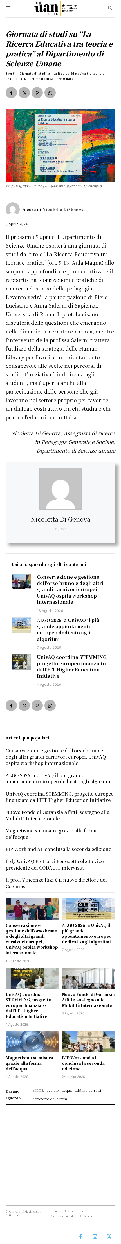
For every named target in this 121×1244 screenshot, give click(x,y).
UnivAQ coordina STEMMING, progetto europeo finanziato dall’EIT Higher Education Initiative (72, 666)
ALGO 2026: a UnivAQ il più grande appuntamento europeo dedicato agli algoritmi (68, 629)
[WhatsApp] (50, 92)
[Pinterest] (37, 92)
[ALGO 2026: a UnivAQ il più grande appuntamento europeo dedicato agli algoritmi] (21, 625)
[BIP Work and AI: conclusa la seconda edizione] (88, 1041)
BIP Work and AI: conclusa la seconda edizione (83, 1063)
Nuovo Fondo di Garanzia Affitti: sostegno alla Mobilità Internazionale (88, 999)
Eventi (10, 73)
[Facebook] (11, 92)
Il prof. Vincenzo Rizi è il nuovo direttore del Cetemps (56, 883)
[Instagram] (95, 1237)
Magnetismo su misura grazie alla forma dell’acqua (29, 1063)
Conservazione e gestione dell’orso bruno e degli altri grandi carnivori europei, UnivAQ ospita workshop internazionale (70, 589)
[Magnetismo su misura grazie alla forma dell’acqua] (32, 1041)
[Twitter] (24, 92)
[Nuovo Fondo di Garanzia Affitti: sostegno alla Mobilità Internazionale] (88, 978)
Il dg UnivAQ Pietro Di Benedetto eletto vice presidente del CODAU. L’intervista (55, 864)
